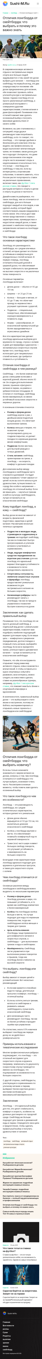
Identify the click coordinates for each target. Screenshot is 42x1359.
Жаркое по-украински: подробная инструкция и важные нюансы (21, 1184)
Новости (5, 1245)
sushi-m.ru (12, 1313)
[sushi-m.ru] (5, 3)
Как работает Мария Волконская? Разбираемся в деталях (21, 1170)
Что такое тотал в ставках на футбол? (21, 1241)
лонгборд (14, 13)
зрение (6, 1343)
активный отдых (27, 1141)
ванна (5, 1346)
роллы (6, 1329)
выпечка (7, 1339)
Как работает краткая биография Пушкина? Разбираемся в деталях (21, 1177)
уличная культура (9, 1147)
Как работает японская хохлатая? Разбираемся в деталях (21, 1164)
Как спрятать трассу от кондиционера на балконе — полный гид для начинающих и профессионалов (21, 1198)
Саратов (5, 1287)
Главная (5, 13)
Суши (5, 1332)
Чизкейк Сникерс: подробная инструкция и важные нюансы (21, 1190)
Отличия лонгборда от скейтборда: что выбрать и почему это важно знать (21, 1206)
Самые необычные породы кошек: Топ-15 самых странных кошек (21, 1212)
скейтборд (15, 1141)
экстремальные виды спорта (13, 1144)
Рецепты (7, 1336)
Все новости (8, 1326)
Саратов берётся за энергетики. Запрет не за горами (21, 1284)
